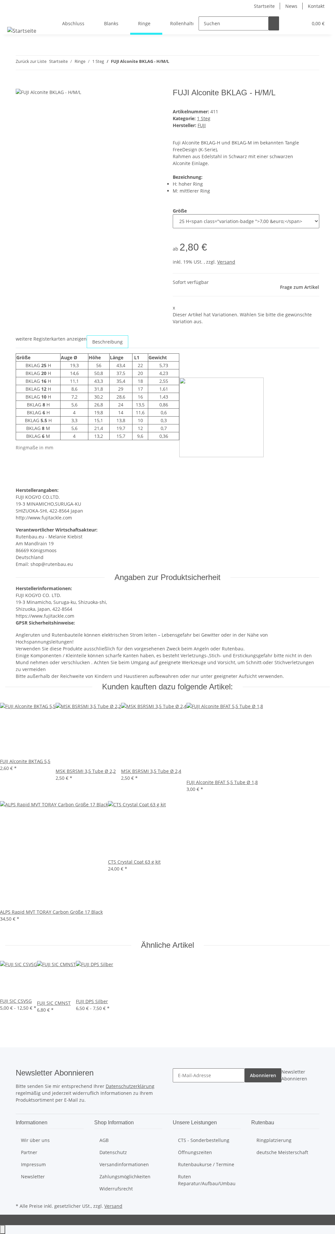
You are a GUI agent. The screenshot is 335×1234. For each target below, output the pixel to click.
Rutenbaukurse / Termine (206, 1164)
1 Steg (203, 118)
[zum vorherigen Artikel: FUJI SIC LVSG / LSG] (174, 63)
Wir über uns (35, 1140)
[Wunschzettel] (300, 23)
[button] (289, 23)
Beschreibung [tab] (107, 342)
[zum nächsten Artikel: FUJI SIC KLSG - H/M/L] (186, 63)
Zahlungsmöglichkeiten (124, 1176)
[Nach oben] (2, 1229)
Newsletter (33, 1176)
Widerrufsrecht (116, 1189)
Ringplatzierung (273, 1140)
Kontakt (316, 6)
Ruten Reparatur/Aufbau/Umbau (207, 1180)
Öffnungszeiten (195, 1152)
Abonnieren (263, 1075)
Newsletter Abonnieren (294, 1075)
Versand (226, 262)
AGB (104, 1140)
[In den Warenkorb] (21, 84)
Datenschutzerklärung (130, 1086)
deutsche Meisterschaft (282, 1152)
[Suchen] (274, 23)
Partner (29, 1152)
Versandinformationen (124, 1164)
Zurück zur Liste (31, 61)
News (291, 6)
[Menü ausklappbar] (13, 17)
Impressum (33, 1164)
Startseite (264, 6)
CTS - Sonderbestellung (203, 1140)
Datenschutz (113, 1152)
